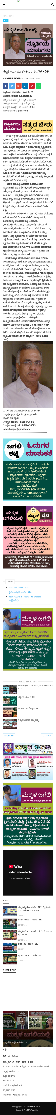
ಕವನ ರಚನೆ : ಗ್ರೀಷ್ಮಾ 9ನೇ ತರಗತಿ (15, 1095)
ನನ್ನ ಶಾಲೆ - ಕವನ (9, 1090)
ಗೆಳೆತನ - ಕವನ (8, 1080)
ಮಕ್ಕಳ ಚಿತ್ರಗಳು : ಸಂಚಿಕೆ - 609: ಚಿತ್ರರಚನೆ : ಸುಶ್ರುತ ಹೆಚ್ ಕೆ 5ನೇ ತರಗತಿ (34, 909)
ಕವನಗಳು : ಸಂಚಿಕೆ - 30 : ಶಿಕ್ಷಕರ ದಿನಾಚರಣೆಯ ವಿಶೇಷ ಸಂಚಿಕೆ (26, 1066)
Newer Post (8, 736)
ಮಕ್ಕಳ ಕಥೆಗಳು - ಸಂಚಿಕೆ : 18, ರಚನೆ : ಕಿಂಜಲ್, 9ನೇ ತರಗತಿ (35, 933)
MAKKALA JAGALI (34, 1107)
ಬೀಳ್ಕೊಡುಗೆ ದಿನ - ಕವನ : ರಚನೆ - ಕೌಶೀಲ (18, 1062)
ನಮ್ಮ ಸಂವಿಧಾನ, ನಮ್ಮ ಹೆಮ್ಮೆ (28, 720)
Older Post (47, 736)
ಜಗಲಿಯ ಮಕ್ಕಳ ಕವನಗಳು (13, 1085)
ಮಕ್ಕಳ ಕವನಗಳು (9, 1076)
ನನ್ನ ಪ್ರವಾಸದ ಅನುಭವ (11, 1071)
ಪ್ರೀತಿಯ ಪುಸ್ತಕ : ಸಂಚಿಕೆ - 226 (20, 592)
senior (5, 20)
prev (4, 1049)
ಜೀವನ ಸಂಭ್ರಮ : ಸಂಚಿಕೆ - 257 (30, 920)
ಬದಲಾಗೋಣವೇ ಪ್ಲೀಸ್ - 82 (28, 708)
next (6, 1049)
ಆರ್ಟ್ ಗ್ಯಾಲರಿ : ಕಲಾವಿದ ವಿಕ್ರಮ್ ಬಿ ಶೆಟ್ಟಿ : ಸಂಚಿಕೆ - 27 (35, 687)
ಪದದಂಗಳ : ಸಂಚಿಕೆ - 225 (18, 587)
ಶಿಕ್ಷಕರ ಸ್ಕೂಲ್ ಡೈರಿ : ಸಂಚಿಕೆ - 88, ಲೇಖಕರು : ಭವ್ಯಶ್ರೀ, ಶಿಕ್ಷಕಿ (25, 598)
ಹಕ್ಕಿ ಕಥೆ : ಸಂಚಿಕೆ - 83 (26, 697)
